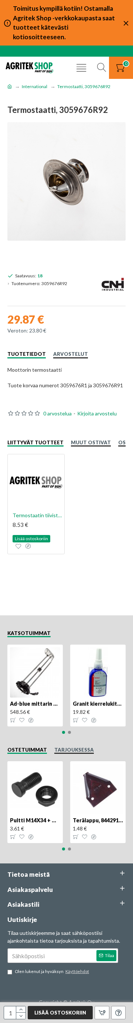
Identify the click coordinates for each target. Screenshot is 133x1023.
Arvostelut (70, 354)
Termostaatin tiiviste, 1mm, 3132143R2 (37, 515)
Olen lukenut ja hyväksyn (52, 971)
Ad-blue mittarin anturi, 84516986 (35, 704)
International (34, 86)
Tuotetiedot (26, 354)
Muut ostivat (91, 442)
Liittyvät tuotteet (35, 442)
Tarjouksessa (74, 750)
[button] (63, 732)
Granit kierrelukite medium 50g (98, 704)
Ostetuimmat (27, 750)
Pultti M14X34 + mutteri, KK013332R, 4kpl (35, 820)
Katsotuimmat (29, 633)
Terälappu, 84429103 (98, 820)
